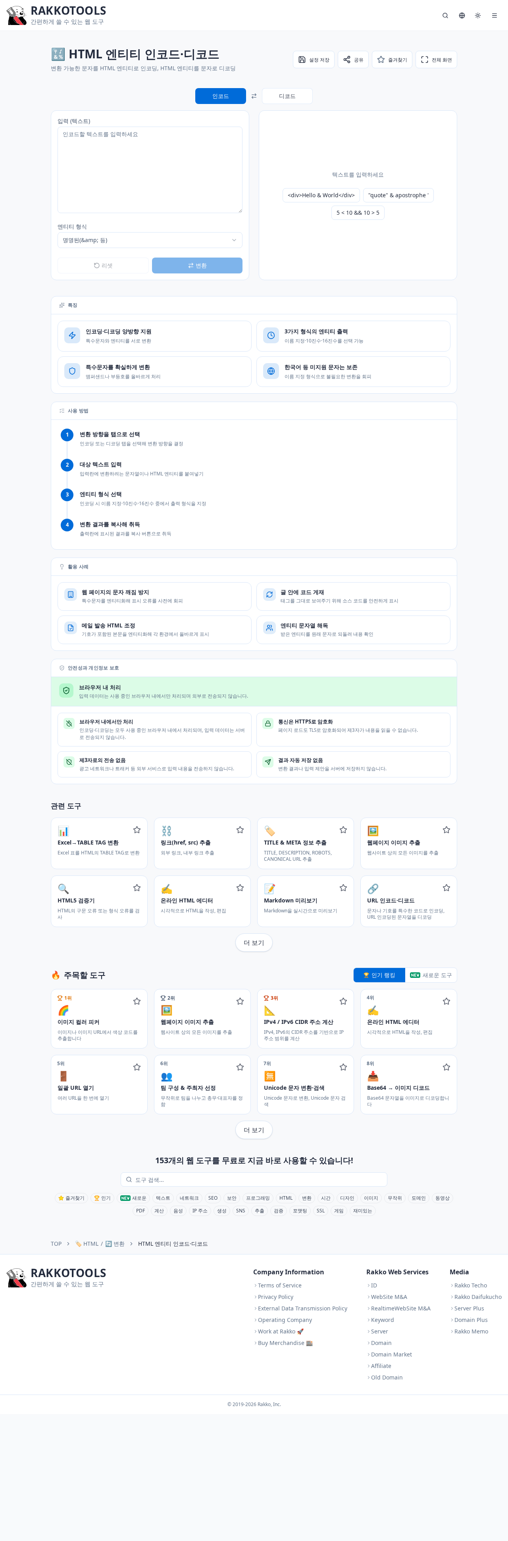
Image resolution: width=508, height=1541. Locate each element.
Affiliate (381, 1366)
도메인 (419, 1198)
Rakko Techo (470, 1285)
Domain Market (391, 1354)
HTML (285, 1198)
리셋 (107, 265)
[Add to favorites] (136, 829)
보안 (232, 1198)
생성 (222, 1210)
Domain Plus (471, 1320)
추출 (259, 1210)
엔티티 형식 (72, 226)
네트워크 (189, 1198)
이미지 (371, 1198)
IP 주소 (200, 1210)
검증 (278, 1210)
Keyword (382, 1320)
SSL (321, 1210)
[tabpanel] (254, 1064)
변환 (307, 1198)
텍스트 (163, 1198)
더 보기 (254, 942)
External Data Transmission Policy (302, 1308)
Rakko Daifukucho (478, 1297)
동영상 (442, 1198)
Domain (381, 1343)
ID (374, 1285)
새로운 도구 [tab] (437, 975)
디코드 (287, 96)
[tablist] (405, 975)
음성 (178, 1210)
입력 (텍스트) (74, 121)
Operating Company (285, 1320)
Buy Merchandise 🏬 (285, 1343)
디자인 (347, 1198)
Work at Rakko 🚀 (281, 1331)
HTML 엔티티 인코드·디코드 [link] (173, 1243)
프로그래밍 (258, 1198)
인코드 (220, 96)
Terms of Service (280, 1285)
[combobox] (150, 240)
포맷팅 (300, 1210)
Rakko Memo (471, 1331)
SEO (212, 1198)
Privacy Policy (275, 1297)
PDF (140, 1210)
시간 (326, 1198)
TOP (56, 1243)
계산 (159, 1210)
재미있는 (362, 1210)
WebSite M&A (389, 1297)
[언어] (462, 15)
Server (379, 1331)
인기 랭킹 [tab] (383, 975)
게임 (339, 1210)
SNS (240, 1210)
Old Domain (387, 1377)
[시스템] (477, 15)
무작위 (395, 1198)
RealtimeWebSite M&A (401, 1308)
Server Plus (469, 1308)
